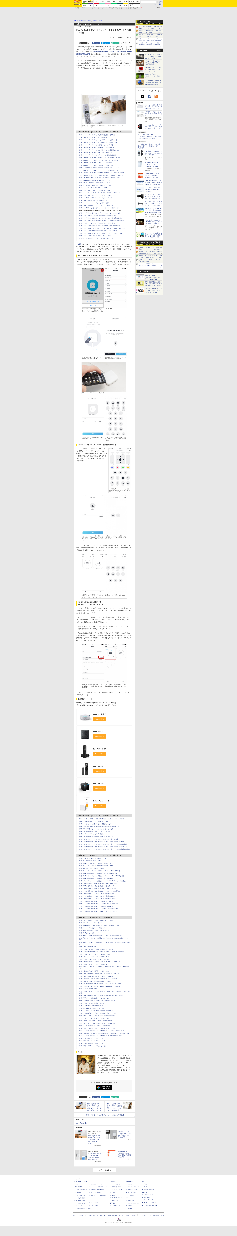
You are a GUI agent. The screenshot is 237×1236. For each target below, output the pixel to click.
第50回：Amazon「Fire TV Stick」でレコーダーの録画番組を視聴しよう (98, 170)
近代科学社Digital (116, 1205)
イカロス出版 (129, 1181)
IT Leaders (78, 1192)
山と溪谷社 (112, 1195)
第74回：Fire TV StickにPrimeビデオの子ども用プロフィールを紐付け (98, 230)
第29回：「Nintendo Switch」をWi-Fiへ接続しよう (92, 834)
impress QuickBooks (149, 1189)
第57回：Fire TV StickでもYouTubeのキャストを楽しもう (94, 188)
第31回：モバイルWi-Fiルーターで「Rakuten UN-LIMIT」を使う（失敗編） (99, 839)
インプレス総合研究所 (81, 1189)
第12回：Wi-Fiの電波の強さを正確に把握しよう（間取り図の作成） (97, 886)
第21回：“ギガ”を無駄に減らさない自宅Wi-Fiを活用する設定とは (96, 976)
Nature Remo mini (81, 1123)
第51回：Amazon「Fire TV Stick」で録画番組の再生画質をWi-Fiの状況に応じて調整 (101, 172)
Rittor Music (113, 1181)
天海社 (145, 1184)
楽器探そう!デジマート (117, 1187)
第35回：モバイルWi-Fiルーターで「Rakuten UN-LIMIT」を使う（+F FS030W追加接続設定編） (104, 849)
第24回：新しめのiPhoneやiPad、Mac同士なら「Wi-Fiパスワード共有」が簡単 (100, 983)
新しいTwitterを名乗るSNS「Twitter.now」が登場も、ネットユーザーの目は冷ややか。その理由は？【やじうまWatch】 (150, 28)
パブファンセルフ (148, 1194)
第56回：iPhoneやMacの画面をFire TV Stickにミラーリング (95, 185)
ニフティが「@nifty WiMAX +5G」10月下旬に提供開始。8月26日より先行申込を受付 (153, 210)
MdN (127, 1198)
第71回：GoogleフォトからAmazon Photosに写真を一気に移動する (97, 223)
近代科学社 (112, 1203)
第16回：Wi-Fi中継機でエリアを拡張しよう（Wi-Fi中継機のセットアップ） (99, 896)
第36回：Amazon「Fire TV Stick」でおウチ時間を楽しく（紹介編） (97, 135)
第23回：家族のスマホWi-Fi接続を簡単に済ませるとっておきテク (96, 981)
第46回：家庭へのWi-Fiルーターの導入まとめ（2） (92, 1041)
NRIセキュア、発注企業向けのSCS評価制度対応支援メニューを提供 (153, 189)
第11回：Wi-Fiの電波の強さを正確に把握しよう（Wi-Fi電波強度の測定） (98, 883)
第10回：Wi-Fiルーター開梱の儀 (87, 946)
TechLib (130, 1208)
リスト (89, 43)
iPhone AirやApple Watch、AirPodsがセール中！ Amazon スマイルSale (153, 164)
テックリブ (128, 1206)
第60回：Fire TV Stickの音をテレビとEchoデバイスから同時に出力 (97, 195)
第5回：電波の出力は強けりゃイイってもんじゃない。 (93, 868)
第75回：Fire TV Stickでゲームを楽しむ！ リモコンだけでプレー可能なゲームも (100, 233)
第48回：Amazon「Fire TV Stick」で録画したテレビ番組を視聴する (97, 165)
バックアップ (103, 8)
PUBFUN (144, 1192)
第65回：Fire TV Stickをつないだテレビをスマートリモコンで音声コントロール (100, 208)
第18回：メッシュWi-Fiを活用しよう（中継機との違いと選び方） (96, 901)
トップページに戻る (104, 1170)
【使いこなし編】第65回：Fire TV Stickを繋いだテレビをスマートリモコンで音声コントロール (94, 1139)
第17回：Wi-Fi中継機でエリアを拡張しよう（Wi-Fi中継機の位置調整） (98, 898)
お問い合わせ (92, 1215)
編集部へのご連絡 (112, 1215)
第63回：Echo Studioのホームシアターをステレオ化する (94, 203)
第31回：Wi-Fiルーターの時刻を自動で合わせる (91, 1003)
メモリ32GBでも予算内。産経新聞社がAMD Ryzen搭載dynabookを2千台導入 (153, 82)
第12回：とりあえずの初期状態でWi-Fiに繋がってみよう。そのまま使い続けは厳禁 (101, 951)
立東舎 (113, 1192)
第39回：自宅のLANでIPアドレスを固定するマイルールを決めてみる (97, 1023)
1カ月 (159, 23)
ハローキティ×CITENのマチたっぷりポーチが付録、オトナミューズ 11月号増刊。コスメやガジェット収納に (151, 265)
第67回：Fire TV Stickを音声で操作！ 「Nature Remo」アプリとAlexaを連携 (99, 213)
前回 (79, 244)
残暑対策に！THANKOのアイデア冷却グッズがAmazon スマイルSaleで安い (153, 153)
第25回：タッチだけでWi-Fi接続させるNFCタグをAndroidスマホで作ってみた (99, 986)
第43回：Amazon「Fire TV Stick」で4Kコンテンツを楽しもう (95, 152)
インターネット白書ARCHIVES (83, 1208)
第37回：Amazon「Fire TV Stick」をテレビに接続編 (93, 137)
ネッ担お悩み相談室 (80, 1198)
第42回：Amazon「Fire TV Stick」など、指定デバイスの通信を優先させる (99, 150)
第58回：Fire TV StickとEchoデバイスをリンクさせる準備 (94, 190)
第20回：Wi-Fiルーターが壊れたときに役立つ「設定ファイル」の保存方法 (99, 973)
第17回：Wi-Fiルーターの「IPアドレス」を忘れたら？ (93, 964)
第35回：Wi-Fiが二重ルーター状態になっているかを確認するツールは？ (98, 1013)
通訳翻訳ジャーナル (133, 1189)
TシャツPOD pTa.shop (150, 1200)
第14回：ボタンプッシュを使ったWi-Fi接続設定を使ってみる (95, 956)
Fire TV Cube (98, 784)
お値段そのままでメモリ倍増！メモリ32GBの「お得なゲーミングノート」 (153, 69)
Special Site (143, 50)
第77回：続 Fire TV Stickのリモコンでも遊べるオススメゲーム (96, 238)
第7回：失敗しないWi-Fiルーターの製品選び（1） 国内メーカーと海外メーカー (100, 935)
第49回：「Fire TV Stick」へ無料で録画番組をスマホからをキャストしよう (99, 167)
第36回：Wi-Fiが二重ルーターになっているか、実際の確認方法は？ (97, 1015)
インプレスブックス (96, 1202)
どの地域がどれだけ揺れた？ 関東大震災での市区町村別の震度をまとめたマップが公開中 (149, 146)
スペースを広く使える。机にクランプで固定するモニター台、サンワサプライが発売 (153, 203)
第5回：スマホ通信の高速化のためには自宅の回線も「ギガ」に (96, 930)
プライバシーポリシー (124, 1215)
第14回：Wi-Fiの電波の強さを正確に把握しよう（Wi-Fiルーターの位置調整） (99, 891)
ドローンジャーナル (80, 1195)
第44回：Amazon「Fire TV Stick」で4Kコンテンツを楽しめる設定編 (97, 155)
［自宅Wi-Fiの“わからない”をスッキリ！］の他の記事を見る (104, 1115)
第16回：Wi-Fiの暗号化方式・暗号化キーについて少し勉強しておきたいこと (99, 961)
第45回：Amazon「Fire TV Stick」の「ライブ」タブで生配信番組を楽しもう (99, 157)
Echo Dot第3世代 (99, 714)
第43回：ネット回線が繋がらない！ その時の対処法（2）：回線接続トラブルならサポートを (104, 1033)
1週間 (153, 23)
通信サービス (85, 8)
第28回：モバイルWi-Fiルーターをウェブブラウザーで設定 (94, 831)
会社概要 (134, 1215)
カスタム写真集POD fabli (150, 1202)
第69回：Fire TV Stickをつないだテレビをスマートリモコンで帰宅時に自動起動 (100, 218)
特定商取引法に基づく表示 (157, 1215)
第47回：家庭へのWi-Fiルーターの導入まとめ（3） (92, 1043)
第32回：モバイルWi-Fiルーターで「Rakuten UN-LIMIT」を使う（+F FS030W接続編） (102, 841)
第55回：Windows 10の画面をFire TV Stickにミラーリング (94, 182)
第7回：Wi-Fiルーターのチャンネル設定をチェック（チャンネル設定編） (98, 873)
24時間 (146, 23)
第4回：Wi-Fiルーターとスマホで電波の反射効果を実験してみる (96, 866)
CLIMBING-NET (116, 1200)
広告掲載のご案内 (101, 1215)
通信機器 (77, 8)
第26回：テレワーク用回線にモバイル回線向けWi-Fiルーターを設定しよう (99, 826)
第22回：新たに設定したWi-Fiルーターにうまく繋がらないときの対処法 (98, 978)
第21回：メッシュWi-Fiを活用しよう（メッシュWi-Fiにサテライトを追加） (99, 908)
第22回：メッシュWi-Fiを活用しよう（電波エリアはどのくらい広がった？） (99, 911)
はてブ (106, 43)
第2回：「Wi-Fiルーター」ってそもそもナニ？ (91, 923)
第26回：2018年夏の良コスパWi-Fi (88, 988)
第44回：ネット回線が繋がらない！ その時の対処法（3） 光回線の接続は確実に (100, 1036)
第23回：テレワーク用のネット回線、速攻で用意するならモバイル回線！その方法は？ (102, 819)
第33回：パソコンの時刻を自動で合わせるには (91, 1008)
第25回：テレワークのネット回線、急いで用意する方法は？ (95, 824)
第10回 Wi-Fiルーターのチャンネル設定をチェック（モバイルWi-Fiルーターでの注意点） (103, 881)
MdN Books (131, 1200)
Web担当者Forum (79, 1187)
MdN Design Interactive (134, 1203)
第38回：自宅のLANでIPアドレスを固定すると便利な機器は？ (95, 1020)
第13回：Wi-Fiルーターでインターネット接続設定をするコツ (95, 954)
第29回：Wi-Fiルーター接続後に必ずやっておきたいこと (94, 998)
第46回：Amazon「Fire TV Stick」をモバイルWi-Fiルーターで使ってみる (98, 160)
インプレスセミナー (96, 1192)
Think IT (77, 1184)
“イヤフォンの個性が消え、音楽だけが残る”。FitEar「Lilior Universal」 (153, 62)
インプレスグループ (143, 1215)
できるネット (78, 1206)
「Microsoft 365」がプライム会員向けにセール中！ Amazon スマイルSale (153, 175)
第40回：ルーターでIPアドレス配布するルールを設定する (94, 1025)
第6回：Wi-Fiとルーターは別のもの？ (89, 933)
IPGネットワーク (146, 1197)
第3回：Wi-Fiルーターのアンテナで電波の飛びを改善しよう (95, 863)
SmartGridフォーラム (96, 1184)
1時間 (139, 23)
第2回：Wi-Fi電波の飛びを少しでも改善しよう (91, 861)
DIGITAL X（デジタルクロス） (98, 1195)
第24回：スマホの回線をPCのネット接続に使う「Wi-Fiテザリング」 (97, 821)
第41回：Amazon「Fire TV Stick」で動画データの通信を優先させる (97, 147)
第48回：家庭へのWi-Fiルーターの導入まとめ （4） (93, 1046)
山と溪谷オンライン (117, 1197)
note (116, 43)
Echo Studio (98, 732)
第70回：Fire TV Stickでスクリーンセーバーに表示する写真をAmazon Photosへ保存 (102, 220)
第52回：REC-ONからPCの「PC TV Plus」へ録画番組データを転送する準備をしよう (102, 175)
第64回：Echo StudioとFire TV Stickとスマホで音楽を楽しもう (96, 205)
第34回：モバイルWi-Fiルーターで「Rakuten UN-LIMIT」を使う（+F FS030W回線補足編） (103, 846)
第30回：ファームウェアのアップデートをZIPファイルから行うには (97, 1000)
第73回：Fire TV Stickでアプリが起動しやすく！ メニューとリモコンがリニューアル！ (102, 228)
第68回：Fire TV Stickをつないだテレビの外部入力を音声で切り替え (97, 215)
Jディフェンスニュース (133, 1187)
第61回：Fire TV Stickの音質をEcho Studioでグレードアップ (95, 198)
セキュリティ (94, 8)
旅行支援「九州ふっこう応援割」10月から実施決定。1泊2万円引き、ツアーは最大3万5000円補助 (150, 253)
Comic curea (147, 1187)
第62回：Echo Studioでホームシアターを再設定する (93, 200)
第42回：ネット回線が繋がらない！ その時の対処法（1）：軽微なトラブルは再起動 (101, 1031)
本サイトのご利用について (80, 1215)
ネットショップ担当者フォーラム (99, 1187)
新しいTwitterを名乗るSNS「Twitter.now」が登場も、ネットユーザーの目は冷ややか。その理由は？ (149, 136)
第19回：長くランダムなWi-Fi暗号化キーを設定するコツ (94, 971)
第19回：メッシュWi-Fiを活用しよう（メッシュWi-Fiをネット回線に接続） (99, 903)
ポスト (84, 43)
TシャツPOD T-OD (117, 1189)
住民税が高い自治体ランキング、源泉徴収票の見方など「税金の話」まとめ (153, 290)
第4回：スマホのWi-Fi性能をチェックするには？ (92, 928)
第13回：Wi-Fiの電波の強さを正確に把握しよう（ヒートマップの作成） (98, 888)
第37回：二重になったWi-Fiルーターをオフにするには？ (94, 1018)
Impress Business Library (97, 1189)
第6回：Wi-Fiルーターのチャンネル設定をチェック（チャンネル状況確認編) (99, 871)
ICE (143, 1181)
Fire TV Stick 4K (99, 749)
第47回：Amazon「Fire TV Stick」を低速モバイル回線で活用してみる (98, 162)
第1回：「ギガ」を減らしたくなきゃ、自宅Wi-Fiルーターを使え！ (97, 920)
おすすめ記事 (144, 271)
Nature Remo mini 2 (101, 801)
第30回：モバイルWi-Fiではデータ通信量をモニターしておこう (96, 836)
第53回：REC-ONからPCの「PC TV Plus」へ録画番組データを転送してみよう (100, 177)
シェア (97, 43)
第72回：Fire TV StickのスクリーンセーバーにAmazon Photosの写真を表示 (99, 225)
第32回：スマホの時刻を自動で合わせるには (91, 1005)
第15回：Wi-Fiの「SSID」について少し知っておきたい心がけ (95, 959)
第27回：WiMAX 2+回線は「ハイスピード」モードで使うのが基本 (97, 829)
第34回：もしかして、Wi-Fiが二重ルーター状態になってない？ (96, 1010)
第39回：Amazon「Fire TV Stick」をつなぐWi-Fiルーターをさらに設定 (98, 142)
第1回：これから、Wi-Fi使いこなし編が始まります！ (93, 858)
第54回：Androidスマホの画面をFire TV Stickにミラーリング (95, 180)
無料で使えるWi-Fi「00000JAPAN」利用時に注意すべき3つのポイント (153, 277)
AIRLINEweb (131, 1184)
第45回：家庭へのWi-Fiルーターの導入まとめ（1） (92, 1038)
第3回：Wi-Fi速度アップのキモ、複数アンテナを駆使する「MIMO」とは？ (99, 925)
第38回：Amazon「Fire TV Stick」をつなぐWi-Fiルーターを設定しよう (98, 140)
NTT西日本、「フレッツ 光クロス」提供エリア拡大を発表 (153, 113)
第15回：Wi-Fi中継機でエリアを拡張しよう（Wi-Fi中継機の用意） (96, 893)
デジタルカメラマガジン (81, 1203)
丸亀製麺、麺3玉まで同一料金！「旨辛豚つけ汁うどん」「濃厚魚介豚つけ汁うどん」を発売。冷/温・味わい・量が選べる (150, 257)
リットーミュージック (117, 1184)
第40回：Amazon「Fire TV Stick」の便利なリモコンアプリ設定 (96, 145)
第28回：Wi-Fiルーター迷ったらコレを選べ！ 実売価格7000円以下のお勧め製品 (101, 995)
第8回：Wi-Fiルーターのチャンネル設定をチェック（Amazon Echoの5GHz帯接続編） (102, 876)
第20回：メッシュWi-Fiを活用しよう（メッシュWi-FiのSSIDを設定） (97, 906)
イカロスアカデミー (133, 1195)
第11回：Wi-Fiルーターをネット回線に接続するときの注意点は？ (96, 949)
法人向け (125, 8)
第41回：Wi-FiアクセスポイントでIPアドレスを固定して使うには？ (97, 1028)
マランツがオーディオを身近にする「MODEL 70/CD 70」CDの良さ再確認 (153, 56)
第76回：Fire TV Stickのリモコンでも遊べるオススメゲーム (95, 235)
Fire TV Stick (98, 766)
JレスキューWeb (132, 1192)
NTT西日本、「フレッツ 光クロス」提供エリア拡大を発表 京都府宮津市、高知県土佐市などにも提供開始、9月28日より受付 (150, 44)
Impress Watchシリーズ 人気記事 (150, 242)
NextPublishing (95, 1205)
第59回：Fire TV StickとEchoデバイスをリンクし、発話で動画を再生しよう (99, 193)
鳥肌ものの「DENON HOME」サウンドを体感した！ (153, 76)
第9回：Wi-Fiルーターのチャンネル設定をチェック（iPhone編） (96, 878)
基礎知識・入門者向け (114, 8)
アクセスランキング (146, 21)
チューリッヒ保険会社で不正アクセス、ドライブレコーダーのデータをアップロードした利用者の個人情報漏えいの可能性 (150, 32)
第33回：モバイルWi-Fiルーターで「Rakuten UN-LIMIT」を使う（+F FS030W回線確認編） (103, 844)
